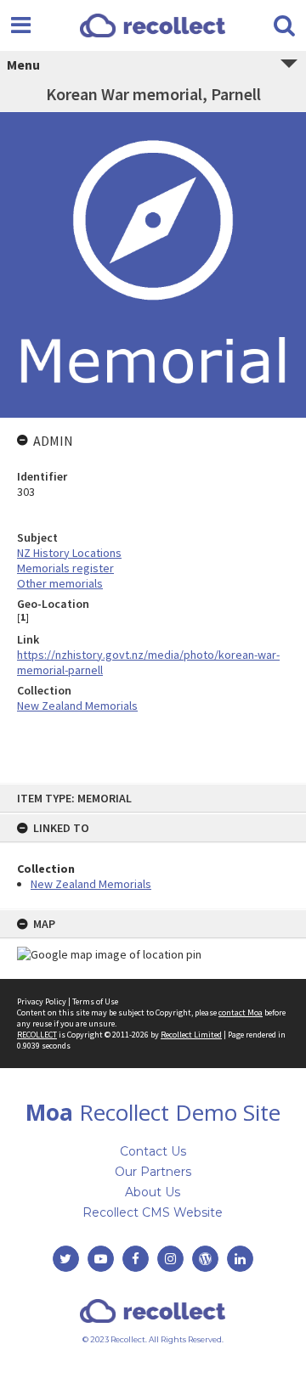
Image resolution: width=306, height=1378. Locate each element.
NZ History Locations (69, 552)
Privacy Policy (41, 1001)
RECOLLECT (37, 1034)
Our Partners (153, 1171)
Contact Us (153, 1151)
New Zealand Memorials (91, 883)
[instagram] (170, 1259)
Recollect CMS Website (152, 1212)
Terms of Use (95, 1001)
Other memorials (60, 583)
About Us (152, 1192)
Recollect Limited (191, 1034)
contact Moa (240, 1012)
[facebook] (135, 1259)
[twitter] (66, 1259)
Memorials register (65, 568)
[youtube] (101, 1259)
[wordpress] (205, 1259)
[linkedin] (240, 1259)
